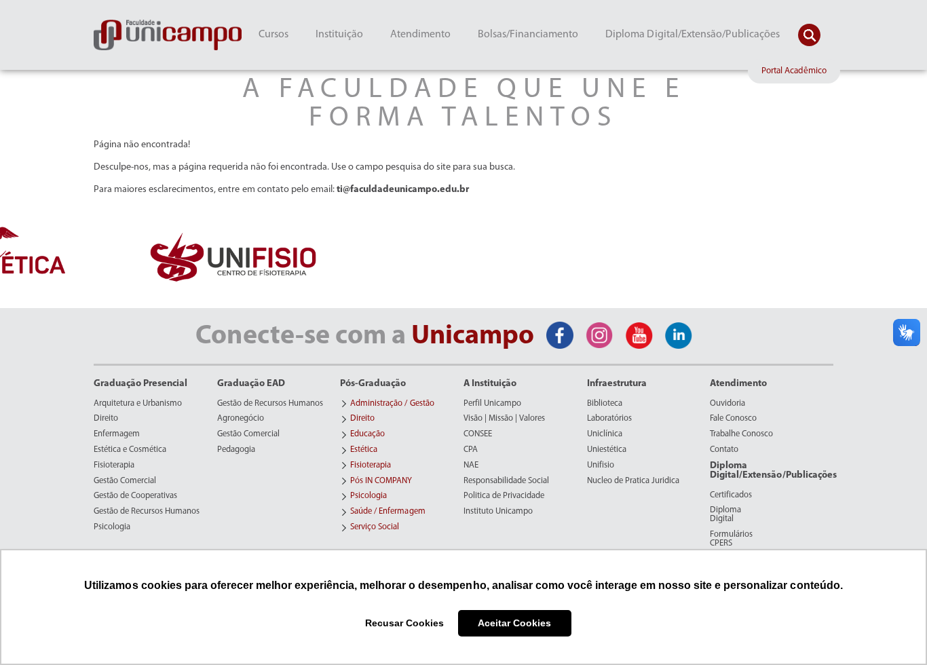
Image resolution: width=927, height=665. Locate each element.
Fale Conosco (733, 419)
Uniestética (606, 450)
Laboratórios (609, 419)
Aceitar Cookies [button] (514, 623)
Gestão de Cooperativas (135, 496)
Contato (724, 450)
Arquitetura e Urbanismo (138, 404)
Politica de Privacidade (503, 496)
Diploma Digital (725, 514)
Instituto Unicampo (498, 512)
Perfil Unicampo (492, 404)
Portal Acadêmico (794, 70)
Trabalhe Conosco (741, 434)
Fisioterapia (114, 465)
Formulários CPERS (731, 539)
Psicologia (112, 527)
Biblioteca (604, 404)
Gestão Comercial (125, 481)
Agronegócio (240, 419)
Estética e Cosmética (130, 450)
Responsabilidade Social (506, 481)
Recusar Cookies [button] (404, 623)
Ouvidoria (727, 404)
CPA (470, 450)
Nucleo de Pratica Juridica (633, 481)
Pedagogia (236, 450)
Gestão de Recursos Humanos (147, 512)
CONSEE (477, 434)
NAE (470, 465)
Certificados (731, 495)
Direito (106, 419)
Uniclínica (604, 434)
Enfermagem (117, 434)
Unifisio (600, 465)
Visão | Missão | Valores (504, 419)
